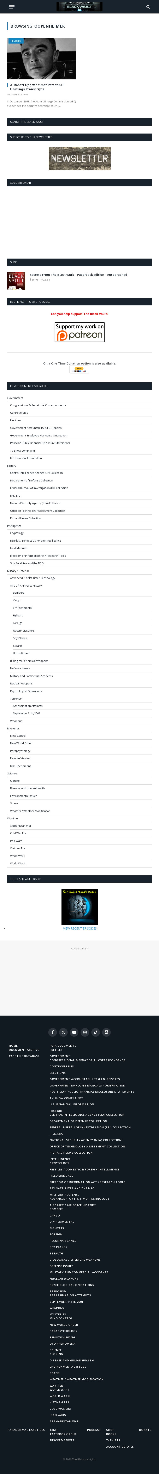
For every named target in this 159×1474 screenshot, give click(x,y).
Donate (145, 1430)
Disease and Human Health (27, 788)
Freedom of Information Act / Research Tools (38, 556)
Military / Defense (18, 571)
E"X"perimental (22, 608)
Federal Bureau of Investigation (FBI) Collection (39, 488)
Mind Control (18, 736)
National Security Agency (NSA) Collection (35, 503)
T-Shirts (113, 1440)
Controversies (19, 412)
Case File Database (24, 1056)
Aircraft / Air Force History (26, 585)
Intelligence (14, 526)
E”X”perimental (62, 1222)
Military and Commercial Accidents (31, 676)
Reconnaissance (23, 630)
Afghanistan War (20, 826)
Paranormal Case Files (26, 1430)
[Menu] (11, 6)
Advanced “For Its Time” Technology (80, 1199)
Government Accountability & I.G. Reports (36, 428)
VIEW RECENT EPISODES (80, 928)
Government (15, 398)
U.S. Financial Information (26, 458)
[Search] (148, 6)
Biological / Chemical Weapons (29, 661)
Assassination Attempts (28, 706)
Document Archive (24, 1050)
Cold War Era (18, 833)
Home (13, 1045)
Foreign (17, 623)
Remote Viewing (20, 758)
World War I (17, 856)
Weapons (16, 721)
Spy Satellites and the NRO (27, 563)
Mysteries (13, 728)
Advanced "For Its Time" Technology (32, 578)
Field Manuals (19, 548)
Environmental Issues (23, 796)
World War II (17, 863)
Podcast (94, 1430)
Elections (15, 420)
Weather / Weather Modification (30, 811)
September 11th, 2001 (26, 713)
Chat (54, 1430)
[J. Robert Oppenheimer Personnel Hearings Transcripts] (41, 58)
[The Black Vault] (79, 6)
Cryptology (17, 533)
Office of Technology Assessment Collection (37, 511)
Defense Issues (20, 668)
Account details (120, 1446)
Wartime (12, 818)
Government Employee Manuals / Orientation (38, 435)
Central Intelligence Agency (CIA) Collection (36, 473)
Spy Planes (20, 638)
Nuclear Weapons (21, 683)
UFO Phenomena (20, 766)
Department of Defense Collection (31, 480)
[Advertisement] (79, 222)
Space (14, 803)
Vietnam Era (17, 848)
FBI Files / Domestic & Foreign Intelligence (35, 540)
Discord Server (62, 1440)
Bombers (18, 592)
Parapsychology (20, 751)
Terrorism (16, 698)
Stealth (17, 646)
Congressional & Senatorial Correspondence (38, 405)
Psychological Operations (26, 691)
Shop (110, 1430)
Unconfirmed (21, 653)
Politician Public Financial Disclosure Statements (40, 443)
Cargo (16, 600)
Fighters (18, 615)
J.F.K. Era (15, 495)
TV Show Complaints (23, 450)
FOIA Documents (63, 1045)
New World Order (21, 743)
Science (12, 773)
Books (111, 1434)
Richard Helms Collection (25, 518)
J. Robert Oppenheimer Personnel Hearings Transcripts (37, 87)
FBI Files (56, 1050)
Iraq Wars (16, 841)
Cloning (14, 781)
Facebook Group (63, 1434)
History (16, 41)
